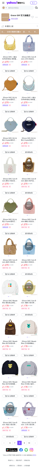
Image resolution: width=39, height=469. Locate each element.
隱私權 (19, 465)
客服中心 (11, 460)
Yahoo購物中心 (15, 2)
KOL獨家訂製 (31, 31)
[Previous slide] (2, 43)
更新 (34, 455)
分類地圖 (27, 465)
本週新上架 (9, 26)
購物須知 (27, 460)
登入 (33, 3)
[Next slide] (17, 43)
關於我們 (19, 460)
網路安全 (12, 465)
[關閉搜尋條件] (6, 8)
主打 (3, 31)
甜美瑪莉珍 (25, 31)
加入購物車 (11, 71)
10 (29, 443)
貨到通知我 (29, 152)
